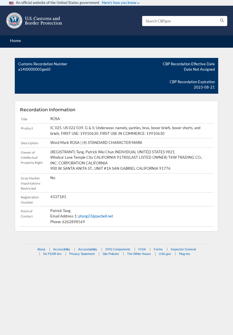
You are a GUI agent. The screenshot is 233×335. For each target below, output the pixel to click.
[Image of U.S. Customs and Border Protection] (34, 21)
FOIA (142, 249)
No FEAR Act (52, 254)
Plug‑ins (184, 254)
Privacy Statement (82, 254)
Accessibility (61, 249)
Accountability (87, 249)
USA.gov (165, 254)
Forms (158, 249)
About (41, 249)
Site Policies (111, 254)
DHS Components (117, 249)
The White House (139, 254)
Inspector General (183, 249)
